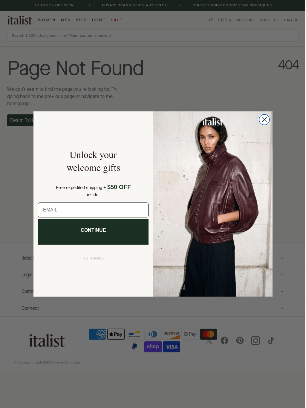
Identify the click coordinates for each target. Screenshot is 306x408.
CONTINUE (91, 230)
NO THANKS (91, 258)
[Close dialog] (262, 119)
